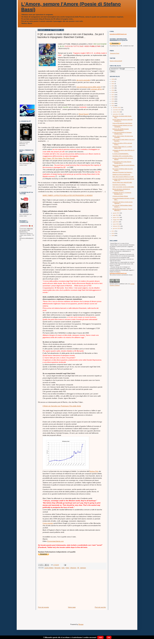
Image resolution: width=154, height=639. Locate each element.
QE (78, 568)
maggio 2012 (116, 219)
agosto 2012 (116, 213)
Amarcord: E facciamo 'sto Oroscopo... (122, 172)
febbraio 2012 (117, 226)
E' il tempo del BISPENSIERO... (121, 153)
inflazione (73, 568)
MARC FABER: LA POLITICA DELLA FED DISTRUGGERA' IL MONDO (68, 195)
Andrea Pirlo (94, 471)
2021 (113, 85)
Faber (67, 568)
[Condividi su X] (44, 565)
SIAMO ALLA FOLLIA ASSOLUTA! (121, 174)
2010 (113, 233)
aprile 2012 (116, 221)
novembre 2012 (117, 109)
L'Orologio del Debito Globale (120, 196)
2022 (113, 83)
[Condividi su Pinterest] (48, 565)
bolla (63, 568)
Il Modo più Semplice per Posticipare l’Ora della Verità (62, 406)
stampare (83, 568)
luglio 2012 (116, 215)
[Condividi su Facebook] (46, 565)
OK (109, 637)
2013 (113, 103)
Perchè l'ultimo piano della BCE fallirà (122, 182)
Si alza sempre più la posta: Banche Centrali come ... (122, 162)
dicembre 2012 (117, 107)
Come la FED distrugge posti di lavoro (122, 123)
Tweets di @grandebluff (116, 60)
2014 (113, 101)
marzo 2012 (116, 224)
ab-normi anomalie (83, 80)
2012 (113, 105)
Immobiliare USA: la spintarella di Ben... (123, 156)
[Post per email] (64, 565)
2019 (113, 90)
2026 (113, 79)
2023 (113, 81)
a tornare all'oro (96, 89)
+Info (100, 637)
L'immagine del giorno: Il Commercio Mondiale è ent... (122, 193)
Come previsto (48, 523)
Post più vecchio (100, 607)
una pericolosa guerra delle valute (89, 87)
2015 (113, 99)
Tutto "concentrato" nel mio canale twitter (123, 186)
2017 (113, 94)
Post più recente (43, 607)
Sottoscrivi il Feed (114, 53)
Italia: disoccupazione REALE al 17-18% (123, 176)
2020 (113, 88)
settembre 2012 (117, 114)
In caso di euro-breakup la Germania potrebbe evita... (122, 133)
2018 (113, 92)
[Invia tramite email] (39, 565)
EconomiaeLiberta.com (55, 541)
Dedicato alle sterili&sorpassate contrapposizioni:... (121, 129)
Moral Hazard (83, 114)
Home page (72, 607)
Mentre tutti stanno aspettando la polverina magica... (121, 189)
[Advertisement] (72, 589)
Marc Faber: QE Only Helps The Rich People (59, 158)
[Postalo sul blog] (41, 565)
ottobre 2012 (116, 112)
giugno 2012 (116, 217)
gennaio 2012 (117, 228)
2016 (113, 96)
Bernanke (58, 568)
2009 (113, 235)
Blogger (80, 624)
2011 (113, 231)
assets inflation (49, 568)
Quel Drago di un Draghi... (119, 184)
